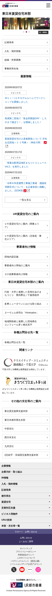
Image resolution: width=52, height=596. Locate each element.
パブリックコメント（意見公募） (26, 561)
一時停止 (44, 32)
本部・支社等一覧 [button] (10, 526)
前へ (5, 23)
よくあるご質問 (26, 541)
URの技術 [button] (6, 520)
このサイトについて (26, 558)
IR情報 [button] (4, 478)
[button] (48, 4)
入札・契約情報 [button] (9, 484)
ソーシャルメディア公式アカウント (26, 564)
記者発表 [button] (6, 490)
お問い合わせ (26, 538)
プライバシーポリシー (26, 551)
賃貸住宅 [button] (6, 502)
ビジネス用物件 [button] (9, 514)
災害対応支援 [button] (8, 508)
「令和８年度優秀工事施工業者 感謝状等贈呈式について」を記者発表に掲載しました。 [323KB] (25, 187)
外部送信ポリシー (26, 555)
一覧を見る (25, 200)
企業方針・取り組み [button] (11, 472)
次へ (46, 23)
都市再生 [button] (6, 496)
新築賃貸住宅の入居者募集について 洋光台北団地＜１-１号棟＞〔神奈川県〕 (26, 140)
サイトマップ (26, 548)
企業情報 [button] (6, 466)
